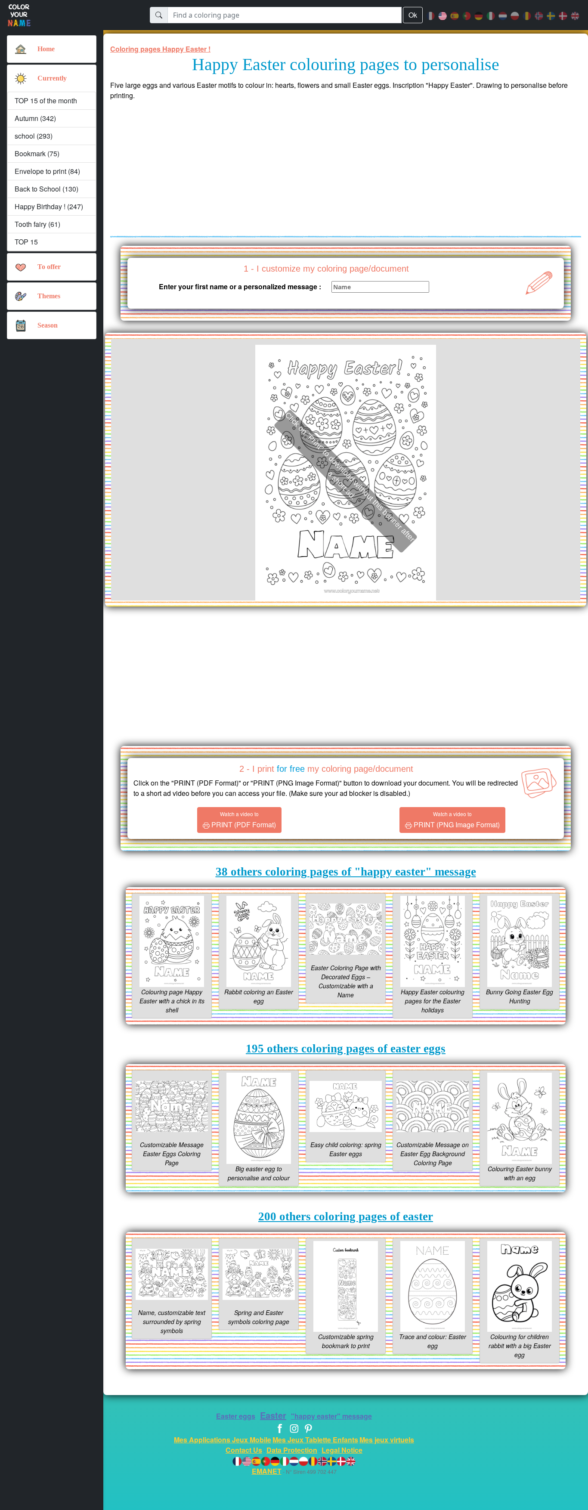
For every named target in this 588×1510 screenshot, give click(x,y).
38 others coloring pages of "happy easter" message (346, 871)
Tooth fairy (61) (37, 224)
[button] (20, 78)
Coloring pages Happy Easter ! (160, 49)
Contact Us (244, 1450)
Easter (273, 1415)
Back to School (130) (46, 189)
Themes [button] (48, 296)
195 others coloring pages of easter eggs (346, 1048)
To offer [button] (49, 266)
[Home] (20, 49)
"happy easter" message (331, 1416)
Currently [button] (52, 78)
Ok (413, 15)
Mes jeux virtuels (386, 1440)
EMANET (267, 1471)
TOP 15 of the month (46, 100)
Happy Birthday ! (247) (49, 206)
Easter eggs (235, 1416)
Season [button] (47, 325)
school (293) (34, 136)
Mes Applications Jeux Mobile (222, 1440)
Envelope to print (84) (47, 171)
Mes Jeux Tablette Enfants (315, 1440)
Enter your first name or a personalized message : (240, 286)
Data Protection (291, 1450)
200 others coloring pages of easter (345, 1216)
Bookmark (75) (37, 153)
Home (46, 49)
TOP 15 (26, 242)
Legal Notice (342, 1450)
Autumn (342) (35, 118)
